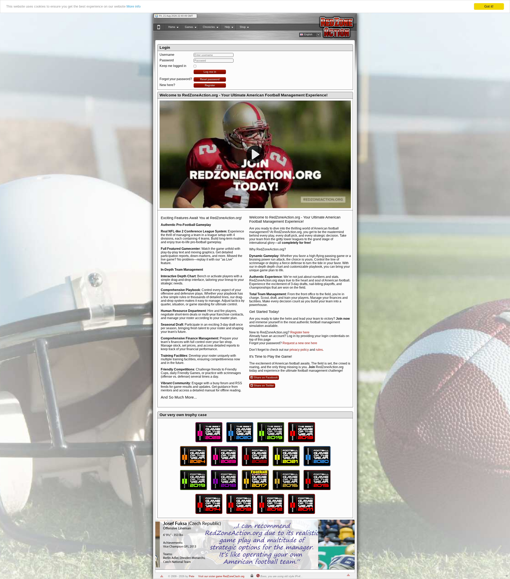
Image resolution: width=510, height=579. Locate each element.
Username (167, 54)
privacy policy (299, 349)
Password (167, 60)
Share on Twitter (263, 385)
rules (319, 349)
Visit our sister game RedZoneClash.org (221, 576)
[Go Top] (161, 576)
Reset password (210, 79)
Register (210, 85)
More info (133, 7)
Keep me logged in (173, 66)
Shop (240, 27)
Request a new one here (299, 343)
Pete (191, 576)
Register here (299, 332)
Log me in (210, 71)
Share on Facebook (265, 377)
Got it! (488, 6)
